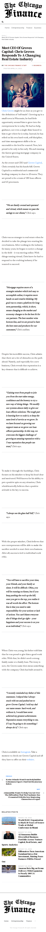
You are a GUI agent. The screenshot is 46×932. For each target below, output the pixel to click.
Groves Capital (35, 163)
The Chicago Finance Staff (15, 65)
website (30, 760)
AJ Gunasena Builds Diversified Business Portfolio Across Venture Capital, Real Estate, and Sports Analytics (22, 839)
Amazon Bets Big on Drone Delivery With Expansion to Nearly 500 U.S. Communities (31, 872)
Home (4, 35)
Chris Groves (8, 111)
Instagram (25, 752)
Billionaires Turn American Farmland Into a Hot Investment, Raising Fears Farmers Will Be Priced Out (23, 856)
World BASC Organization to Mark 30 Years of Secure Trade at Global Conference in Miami (31, 824)
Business (38, 65)
